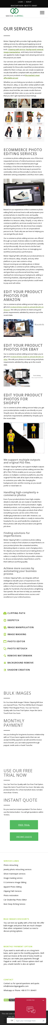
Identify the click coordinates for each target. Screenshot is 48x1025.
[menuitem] (20, 2)
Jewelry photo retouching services (17, 869)
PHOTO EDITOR (16, 641)
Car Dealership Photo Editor (15, 899)
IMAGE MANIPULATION (20, 627)
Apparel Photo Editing (13, 887)
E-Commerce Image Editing (15, 882)
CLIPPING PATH (16, 613)
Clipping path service (16, 49)
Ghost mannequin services (14, 874)
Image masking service (13, 878)
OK (12, 1020)
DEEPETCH (13, 620)
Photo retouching (11, 865)
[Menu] (40, 12)
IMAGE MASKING (16, 634)
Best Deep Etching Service (14, 904)
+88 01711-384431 (29, 990)
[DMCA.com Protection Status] (11, 1001)
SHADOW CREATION (18, 669)
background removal (34, 49)
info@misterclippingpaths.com (16, 986)
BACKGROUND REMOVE (20, 662)
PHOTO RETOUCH (17, 648)
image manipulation (12, 52)
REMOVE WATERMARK (19, 655)
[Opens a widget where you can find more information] (30, 1010)
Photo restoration (11, 895)
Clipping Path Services (13, 891)
